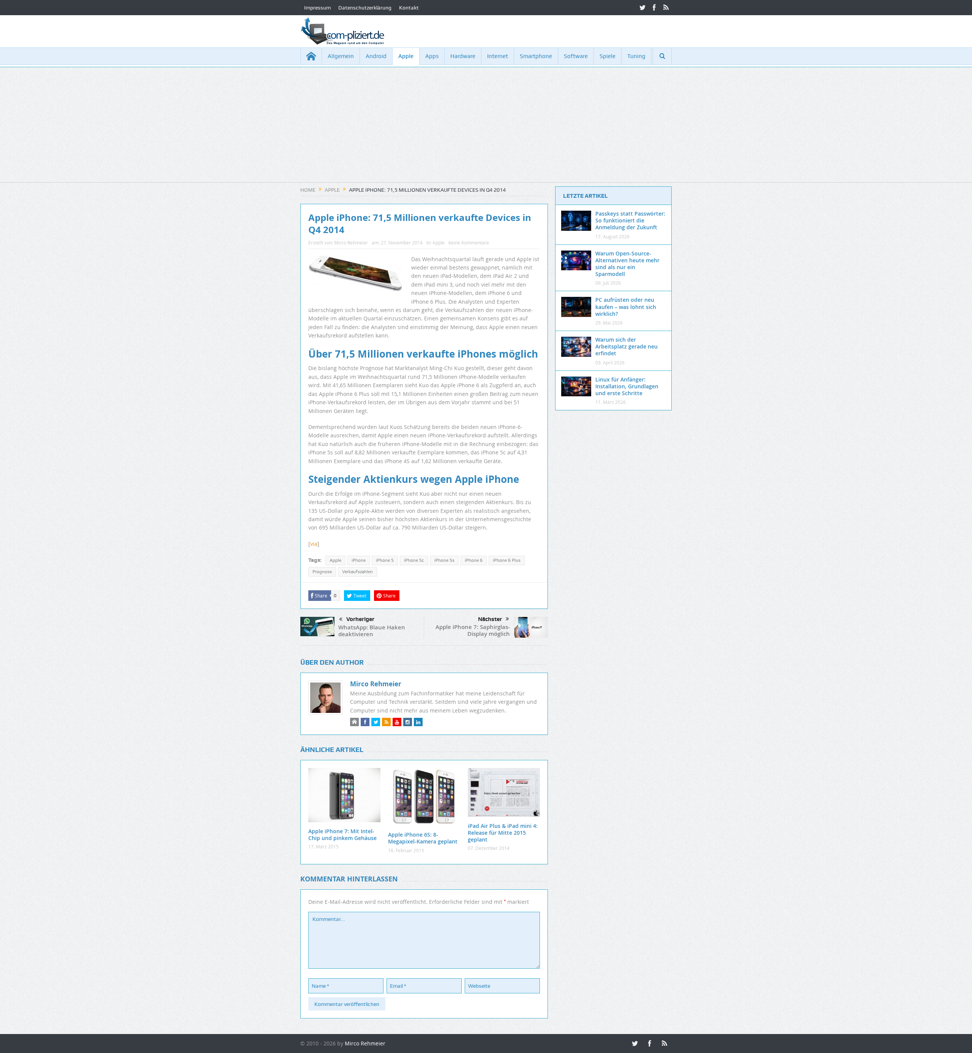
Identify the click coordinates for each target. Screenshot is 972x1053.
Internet (497, 56)
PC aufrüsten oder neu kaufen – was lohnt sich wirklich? (625, 306)
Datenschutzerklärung (364, 8)
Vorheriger (360, 619)
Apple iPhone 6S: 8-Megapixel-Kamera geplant (423, 838)
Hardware (462, 56)
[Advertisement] (486, 129)
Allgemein (341, 56)
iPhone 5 (385, 560)
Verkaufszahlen (357, 571)
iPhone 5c (414, 560)
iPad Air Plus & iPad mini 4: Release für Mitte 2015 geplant (503, 832)
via (313, 543)
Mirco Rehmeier (351, 243)
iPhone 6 (474, 560)
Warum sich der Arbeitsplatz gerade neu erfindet (626, 346)
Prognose (322, 571)
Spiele (607, 56)
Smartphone (536, 56)
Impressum (317, 8)
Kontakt (409, 8)
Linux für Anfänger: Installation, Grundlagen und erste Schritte (626, 386)
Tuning (636, 56)
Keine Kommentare (468, 243)
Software (576, 56)
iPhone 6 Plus (507, 560)
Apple (405, 56)
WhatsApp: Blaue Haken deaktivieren (371, 630)
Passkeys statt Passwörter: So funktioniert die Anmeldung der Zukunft (630, 220)
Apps (432, 56)
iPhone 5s (444, 560)
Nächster (490, 619)
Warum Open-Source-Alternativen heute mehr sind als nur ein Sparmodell (627, 264)
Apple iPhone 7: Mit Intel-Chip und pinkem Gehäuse (342, 835)
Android (376, 56)
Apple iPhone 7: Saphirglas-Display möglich (473, 630)
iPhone (359, 560)
